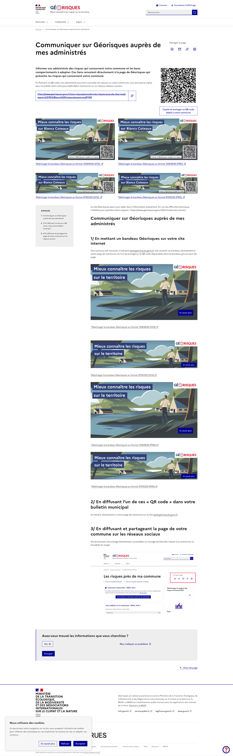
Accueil (38, 29)
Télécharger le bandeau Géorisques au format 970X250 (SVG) (67, 197)
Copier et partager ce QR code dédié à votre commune (178, 111)
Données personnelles (109, 746)
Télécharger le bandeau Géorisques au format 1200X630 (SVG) (68, 163)
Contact (163, 5)
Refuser (65, 743)
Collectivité (60, 22)
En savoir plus (48, 743)
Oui (46, 644)
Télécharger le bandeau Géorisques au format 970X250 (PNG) (150, 197)
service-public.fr (142, 711)
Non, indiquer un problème (134, 644)
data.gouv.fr (183, 711)
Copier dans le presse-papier (187, 49)
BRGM (165, 746)
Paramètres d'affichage (185, 5)
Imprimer (194, 49)
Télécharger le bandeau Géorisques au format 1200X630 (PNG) (150, 163)
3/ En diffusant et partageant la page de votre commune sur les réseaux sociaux (55, 236)
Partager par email (179, 49)
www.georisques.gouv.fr (142, 250)
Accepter (80, 743)
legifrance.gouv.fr (164, 711)
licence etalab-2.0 (90, 752)
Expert (79, 22)
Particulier (40, 22)
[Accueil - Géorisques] (69, 8)
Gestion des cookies (130, 746)
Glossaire (155, 746)
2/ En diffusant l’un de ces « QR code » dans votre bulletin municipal (55, 226)
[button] (226, 749)
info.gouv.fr (123, 711)
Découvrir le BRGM (137, 705)
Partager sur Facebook (172, 49)
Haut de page (190, 667)
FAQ (145, 746)
